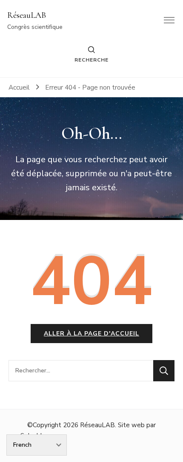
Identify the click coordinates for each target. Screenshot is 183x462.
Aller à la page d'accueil (91, 334)
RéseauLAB (26, 15)
